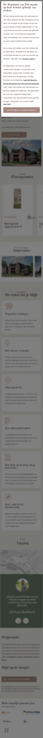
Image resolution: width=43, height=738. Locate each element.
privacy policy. (29, 58)
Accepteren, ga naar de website (21, 110)
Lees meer (7, 104)
